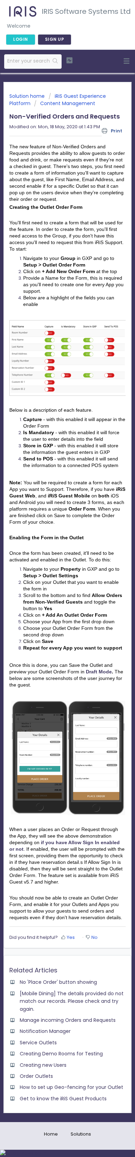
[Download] (54, 589)
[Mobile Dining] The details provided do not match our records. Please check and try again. (72, 1001)
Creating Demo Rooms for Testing (61, 1053)
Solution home (27, 96)
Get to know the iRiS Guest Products (63, 1098)
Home (51, 1134)
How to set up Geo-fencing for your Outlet (71, 1087)
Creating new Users (43, 1065)
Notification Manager (45, 1031)
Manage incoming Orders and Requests (68, 1020)
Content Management (67, 103)
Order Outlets (36, 1076)
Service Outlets (38, 1042)
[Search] (55, 61)
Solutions (81, 1134)
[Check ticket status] (69, 60)
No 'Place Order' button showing (58, 982)
